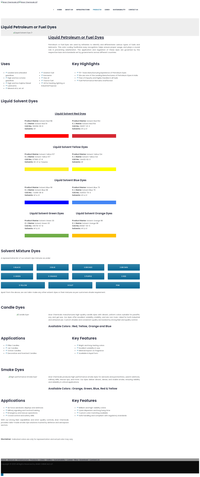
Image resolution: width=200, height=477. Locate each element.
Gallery (49, 459)
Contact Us (133, 10)
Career (70, 459)
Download (84, 459)
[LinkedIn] (129, 470)
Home (59, 10)
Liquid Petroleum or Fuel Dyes (76, 37)
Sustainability (119, 10)
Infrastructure (82, 10)
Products (97, 10)
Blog (76, 459)
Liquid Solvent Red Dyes (70, 114)
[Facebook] (122, 470)
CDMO (107, 10)
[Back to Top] (2, 474)
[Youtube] (136, 470)
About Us (69, 10)
